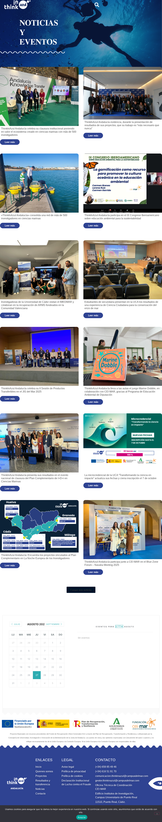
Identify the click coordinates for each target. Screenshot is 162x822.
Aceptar (82, 817)
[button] (97, 4)
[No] (157, 813)
